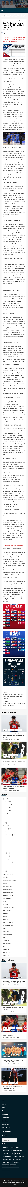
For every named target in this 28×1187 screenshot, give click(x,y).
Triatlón (5, 940)
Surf (4, 928)
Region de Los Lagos (8, 1168)
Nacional (5, 898)
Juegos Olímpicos (7, 874)
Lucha (4, 883)
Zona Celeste (6, 955)
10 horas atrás (16, 1090)
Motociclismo (6, 886)
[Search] (26, 10)
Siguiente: (14, 703)
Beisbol (4, 814)
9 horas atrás (16, 790)
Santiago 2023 (6, 925)
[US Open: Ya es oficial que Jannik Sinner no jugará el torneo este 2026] (14, 1076)
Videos (4, 949)
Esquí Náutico (6, 850)
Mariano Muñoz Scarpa (8, 29)
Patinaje (5, 913)
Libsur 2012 (16, 1162)
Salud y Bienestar (7, 922)
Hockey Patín (6, 865)
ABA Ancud (5, 1147)
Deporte (11, 20)
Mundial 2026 (6, 892)
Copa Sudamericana (8, 838)
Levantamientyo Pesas (8, 880)
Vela (4, 946)
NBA (22, 20)
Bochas (4, 817)
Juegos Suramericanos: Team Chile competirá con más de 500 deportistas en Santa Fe (13, 735)
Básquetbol (6, 1150)
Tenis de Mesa (6, 934)
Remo (4, 916)
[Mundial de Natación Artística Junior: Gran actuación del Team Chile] (14, 1050)
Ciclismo (5, 826)
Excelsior (18, 1159)
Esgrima (5, 847)
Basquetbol (5, 20)
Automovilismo (7, 804)
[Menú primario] (4, 10)
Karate (4, 877)
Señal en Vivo (5, 1124)
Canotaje (5, 823)
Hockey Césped (11, 780)
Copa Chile (5, 829)
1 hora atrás (16, 739)
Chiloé (11, 1153)
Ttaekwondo (6, 943)
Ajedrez (5, 798)
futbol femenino (7, 1162)
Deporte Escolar (7, 1156)
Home (3, 1100)
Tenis (4, 931)
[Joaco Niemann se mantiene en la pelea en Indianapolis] (14, 750)
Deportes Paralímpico (8, 1159)
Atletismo (5, 801)
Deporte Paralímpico (19, 1156)
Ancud (12, 1147)
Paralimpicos (6, 910)
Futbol (4, 853)
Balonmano (6, 808)
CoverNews (18, 1182)
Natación (5, 901)
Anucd (17, 1147)
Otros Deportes (18, 730)
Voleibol (5, 952)
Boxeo (4, 820)
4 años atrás (17, 29)
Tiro (4, 937)
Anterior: (12, 695)
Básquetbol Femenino (16, 1150)
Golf (9, 755)
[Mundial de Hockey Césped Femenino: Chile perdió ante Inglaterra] (14, 776)
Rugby (4, 919)
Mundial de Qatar (7, 895)
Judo (4, 871)
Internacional (17, 20)
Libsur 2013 (5, 1165)
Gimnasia (5, 856)
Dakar (4, 841)
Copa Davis (5, 832)
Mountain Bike (6, 889)
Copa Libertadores (7, 835)
